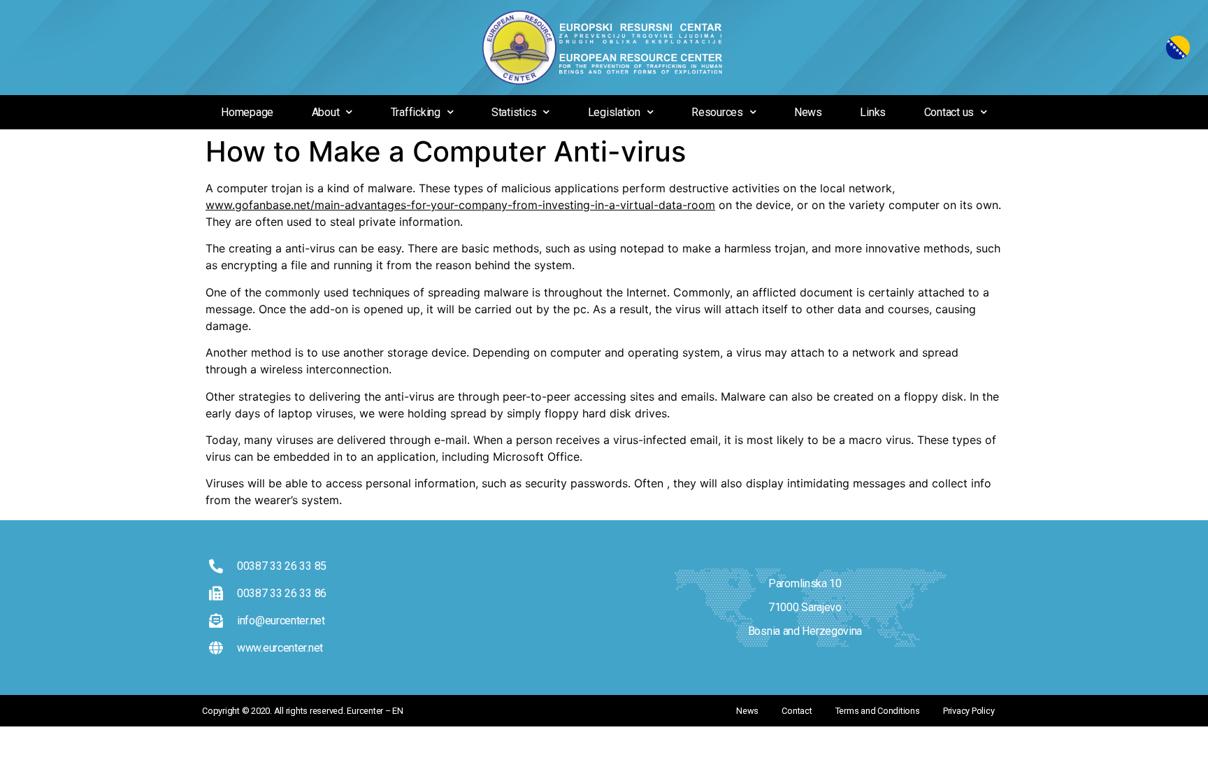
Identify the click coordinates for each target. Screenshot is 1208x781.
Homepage (247, 112)
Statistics (514, 112)
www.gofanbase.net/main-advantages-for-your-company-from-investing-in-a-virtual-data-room (460, 205)
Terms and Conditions (877, 710)
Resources (717, 112)
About (326, 112)
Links (873, 112)
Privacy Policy (969, 710)
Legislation (614, 112)
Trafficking (415, 112)
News (808, 112)
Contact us (949, 112)
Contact (797, 710)
